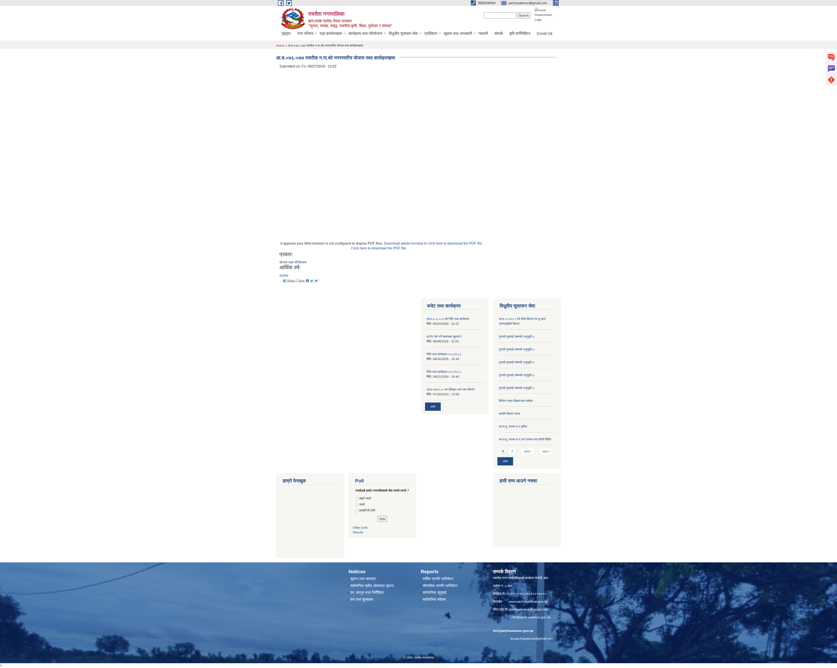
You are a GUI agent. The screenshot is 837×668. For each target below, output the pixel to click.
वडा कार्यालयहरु (331, 33)
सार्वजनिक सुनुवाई (434, 592)
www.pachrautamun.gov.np (528, 601)
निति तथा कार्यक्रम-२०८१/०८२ (444, 372)
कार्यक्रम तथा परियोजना (365, 33)
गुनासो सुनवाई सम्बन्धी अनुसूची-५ (516, 349)
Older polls (360, 527)
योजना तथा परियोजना (293, 262)
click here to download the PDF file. (455, 243)
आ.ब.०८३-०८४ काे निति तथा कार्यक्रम (448, 319)
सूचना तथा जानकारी (458, 33)
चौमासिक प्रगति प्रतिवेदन (440, 586)
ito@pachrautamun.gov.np (513, 630)
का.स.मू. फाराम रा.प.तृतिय (513, 426)
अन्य (432, 406)
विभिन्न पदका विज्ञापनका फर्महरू (516, 400)
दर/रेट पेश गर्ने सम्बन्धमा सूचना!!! (444, 336)
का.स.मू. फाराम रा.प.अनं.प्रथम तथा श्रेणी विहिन (525, 439)
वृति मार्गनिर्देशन (519, 33)
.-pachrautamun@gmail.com (527, 609)
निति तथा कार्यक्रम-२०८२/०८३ (444, 354)
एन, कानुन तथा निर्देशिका (367, 592)
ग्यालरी (483, 33)
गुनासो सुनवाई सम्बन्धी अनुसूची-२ (516, 388)
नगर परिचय (305, 33)
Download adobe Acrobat (404, 243)
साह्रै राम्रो (365, 498)
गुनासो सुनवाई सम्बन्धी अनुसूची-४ (516, 362)
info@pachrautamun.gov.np (530, 617)
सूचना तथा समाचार (363, 579)
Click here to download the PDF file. (379, 248)
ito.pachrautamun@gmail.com (531, 638)
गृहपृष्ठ (286, 33)
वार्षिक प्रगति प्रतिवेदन (438, 579)
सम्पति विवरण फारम (509, 413)
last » (546, 451)
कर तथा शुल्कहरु (361, 599)
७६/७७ (283, 275)
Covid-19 (544, 33)
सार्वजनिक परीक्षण (434, 599)
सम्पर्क (498, 33)
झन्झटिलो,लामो (367, 510)
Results (358, 532)
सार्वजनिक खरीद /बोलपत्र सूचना (372, 586)
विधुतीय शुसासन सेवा (403, 33)
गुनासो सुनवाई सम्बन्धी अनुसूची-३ (516, 375)
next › (528, 451)
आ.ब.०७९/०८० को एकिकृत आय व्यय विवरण (451, 389)
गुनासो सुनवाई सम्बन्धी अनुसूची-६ (516, 336)
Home (280, 45)
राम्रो (362, 504)
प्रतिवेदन (430, 33)
